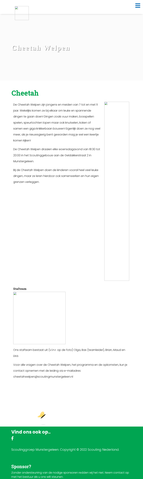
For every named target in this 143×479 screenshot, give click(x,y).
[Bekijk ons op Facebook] (12, 439)
